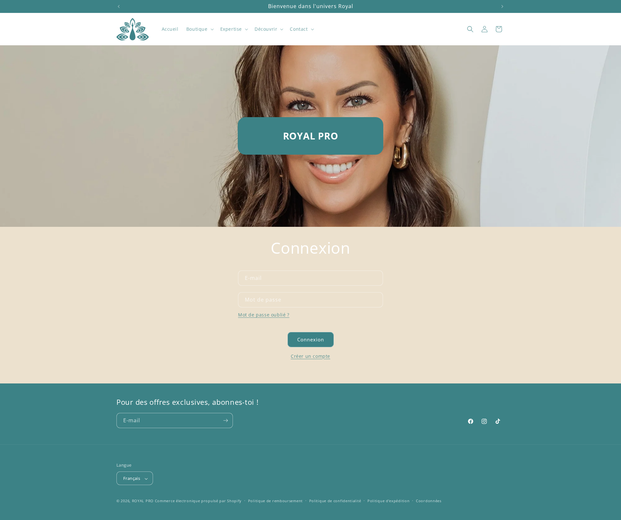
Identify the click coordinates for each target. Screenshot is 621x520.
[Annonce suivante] (502, 6)
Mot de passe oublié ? (263, 315)
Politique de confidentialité (335, 500)
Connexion (310, 339)
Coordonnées (428, 500)
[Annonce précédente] (119, 6)
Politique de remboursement (275, 500)
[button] (199, 29)
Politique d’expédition (388, 500)
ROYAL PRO (143, 501)
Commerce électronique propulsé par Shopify (198, 501)
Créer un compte (310, 356)
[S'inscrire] (225, 420)
